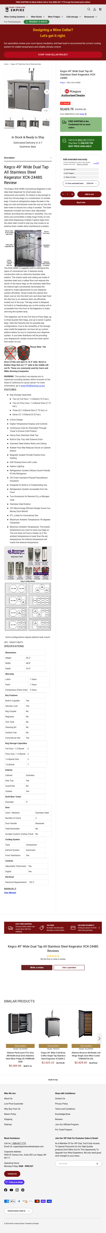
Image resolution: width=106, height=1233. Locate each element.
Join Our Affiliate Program (67, 1124)
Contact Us (60, 1098)
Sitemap (8, 1124)
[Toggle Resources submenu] (96, 16)
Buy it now (81, 202)
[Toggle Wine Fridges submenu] (62, 16)
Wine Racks (36, 17)
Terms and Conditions (65, 1109)
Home (6, 64)
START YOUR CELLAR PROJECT (53, 54)
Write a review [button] (37, 967)
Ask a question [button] (69, 967)
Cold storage (72, 17)
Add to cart (89, 194)
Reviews (59, 1119)
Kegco (62, 83)
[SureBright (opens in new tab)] (96, 163)
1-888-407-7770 (18, 1143)
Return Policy (10, 1114)
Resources (89, 17)
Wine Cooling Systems (14, 17)
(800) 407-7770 (85, 140)
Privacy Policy (61, 1103)
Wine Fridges (54, 17)
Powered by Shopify (32, 1223)
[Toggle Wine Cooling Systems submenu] (26, 16)
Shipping (8, 1119)
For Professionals (12, 22)
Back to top (53, 1080)
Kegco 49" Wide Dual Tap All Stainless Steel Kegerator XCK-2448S (26, 64)
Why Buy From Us (12, 1109)
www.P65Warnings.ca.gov (33, 386)
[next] (99, 1038)
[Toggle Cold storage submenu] (80, 16)
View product (20, 1046)
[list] (28, 91)
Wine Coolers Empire (17, 1223)
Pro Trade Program (63, 1129)
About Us (8, 1098)
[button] (28, 158)
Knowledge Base (62, 1114)
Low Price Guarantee (13, 1103)
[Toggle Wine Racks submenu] (43, 16)
